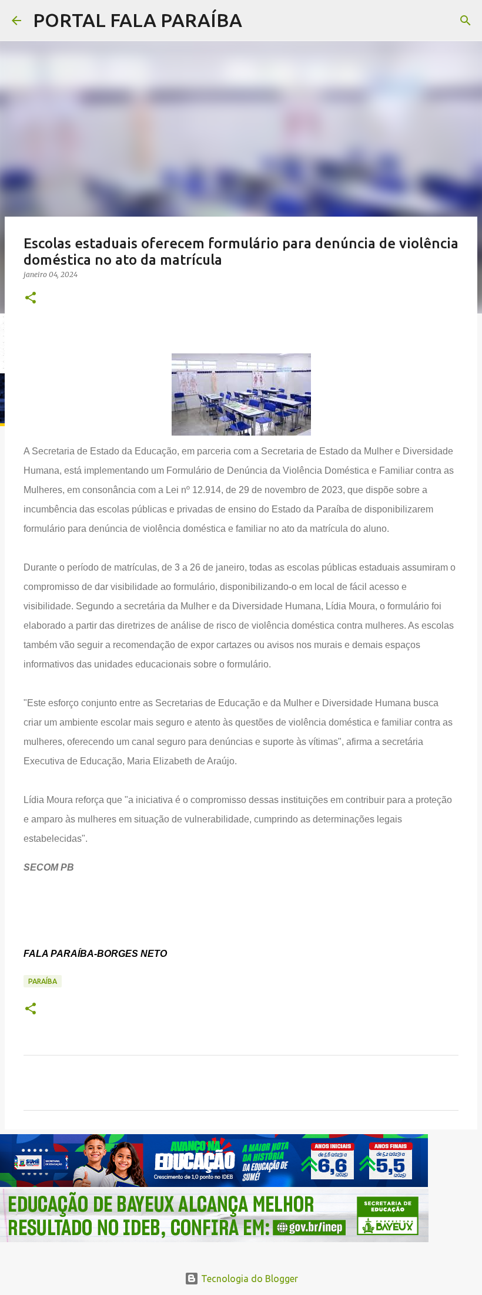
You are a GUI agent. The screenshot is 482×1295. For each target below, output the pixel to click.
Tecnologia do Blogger (248, 1278)
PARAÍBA (42, 981)
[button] (31, 298)
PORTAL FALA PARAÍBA (137, 20)
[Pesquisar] (259, 20)
